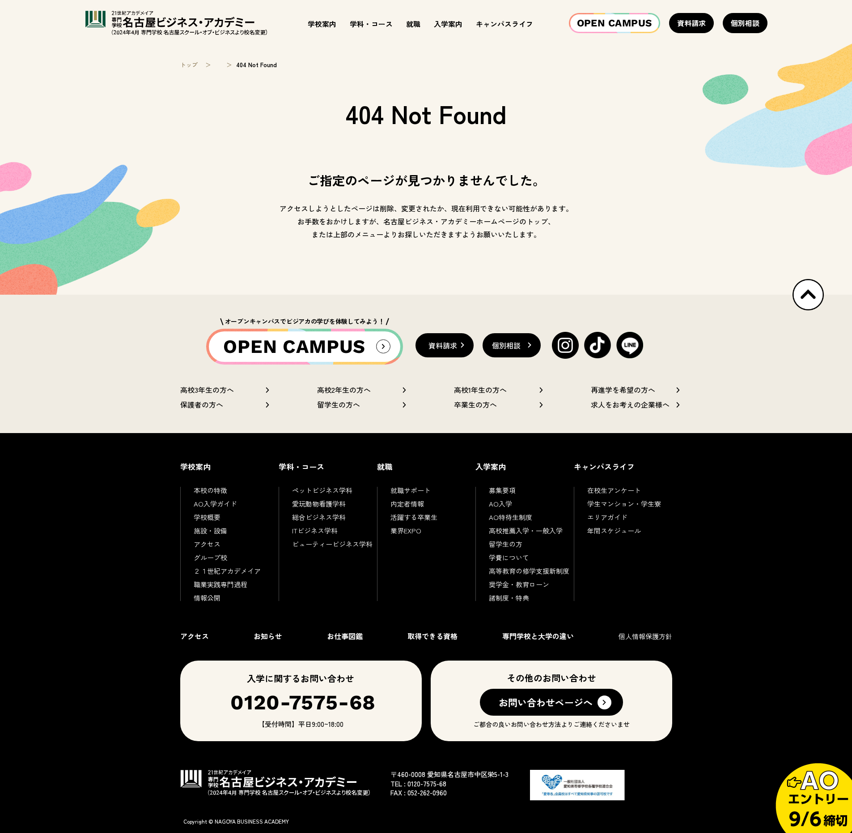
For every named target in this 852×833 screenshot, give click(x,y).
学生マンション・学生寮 (624, 503)
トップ (189, 64)
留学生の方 (505, 544)
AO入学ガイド (215, 503)
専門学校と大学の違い (538, 636)
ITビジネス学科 (315, 530)
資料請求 (691, 22)
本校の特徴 (210, 490)
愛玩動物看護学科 (319, 503)
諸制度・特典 (509, 597)
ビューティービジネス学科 (332, 544)
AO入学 (500, 503)
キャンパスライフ (504, 23)
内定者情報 (407, 503)
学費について (509, 557)
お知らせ (268, 636)
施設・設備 (210, 530)
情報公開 (207, 597)
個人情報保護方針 (645, 636)
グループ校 (210, 557)
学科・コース (371, 23)
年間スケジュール (614, 530)
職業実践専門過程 (220, 584)
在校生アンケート (614, 490)
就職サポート (410, 490)
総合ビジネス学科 (319, 517)
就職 (413, 23)
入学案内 (448, 23)
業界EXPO (405, 530)
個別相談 (745, 22)
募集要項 (502, 490)
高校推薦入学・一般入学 (526, 530)
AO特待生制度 (510, 517)
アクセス (207, 544)
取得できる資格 (432, 636)
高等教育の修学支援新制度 (529, 570)
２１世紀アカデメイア (227, 570)
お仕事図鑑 (345, 636)
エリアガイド (607, 517)
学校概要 (207, 517)
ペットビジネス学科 (322, 490)
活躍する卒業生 (413, 517)
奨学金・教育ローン (519, 584)
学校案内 (322, 23)
